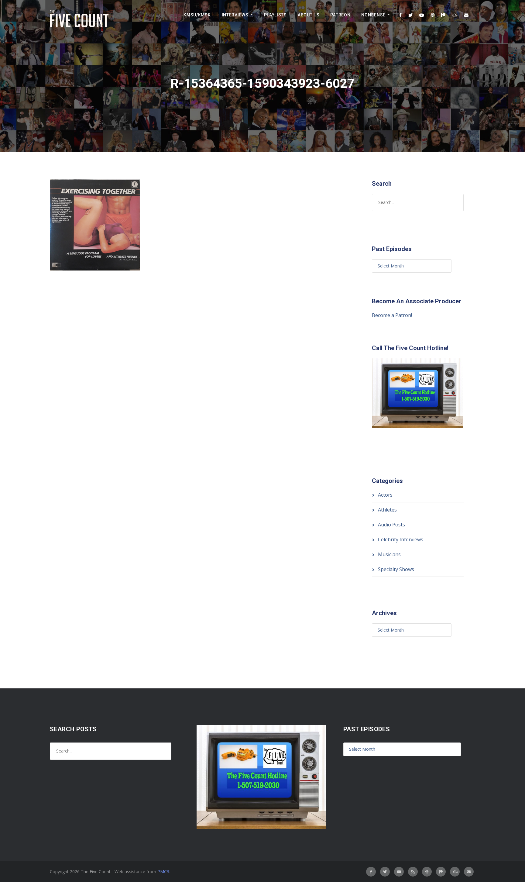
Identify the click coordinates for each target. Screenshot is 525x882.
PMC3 (163, 871)
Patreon (340, 14)
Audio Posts (391, 524)
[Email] (466, 15)
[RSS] (413, 872)
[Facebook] (400, 15)
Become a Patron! (392, 315)
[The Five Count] (80, 19)
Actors (385, 494)
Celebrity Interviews (400, 539)
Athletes (387, 509)
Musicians (389, 554)
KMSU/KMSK (197, 14)
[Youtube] (421, 15)
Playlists (275, 14)
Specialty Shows (396, 569)
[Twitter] (410, 15)
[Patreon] (443, 15)
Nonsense (373, 14)
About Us (309, 14)
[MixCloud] (455, 15)
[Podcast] (432, 15)
